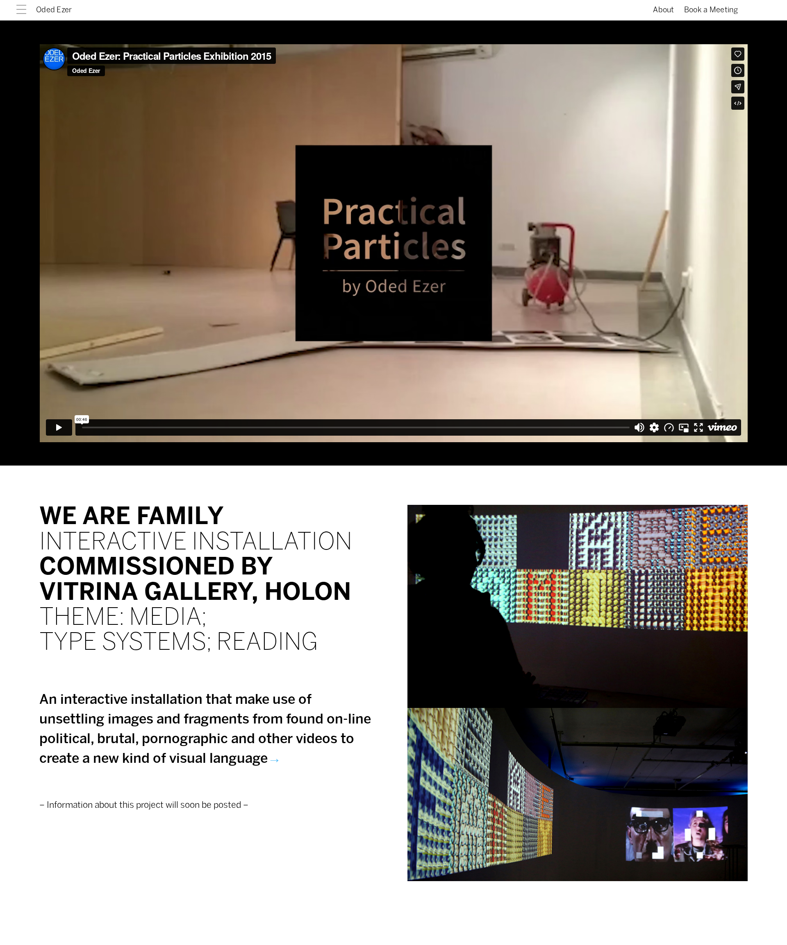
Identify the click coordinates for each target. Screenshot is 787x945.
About (663, 10)
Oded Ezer (54, 10)
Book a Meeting (711, 10)
